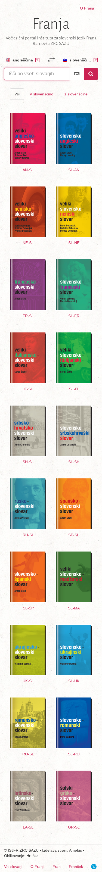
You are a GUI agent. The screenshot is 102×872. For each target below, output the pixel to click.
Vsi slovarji (13, 866)
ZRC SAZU (29, 850)
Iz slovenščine (75, 94)
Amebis (75, 850)
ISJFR (13, 850)
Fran (56, 866)
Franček (76, 866)
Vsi (17, 94)
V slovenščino (41, 94)
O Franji (87, 8)
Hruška (32, 856)
